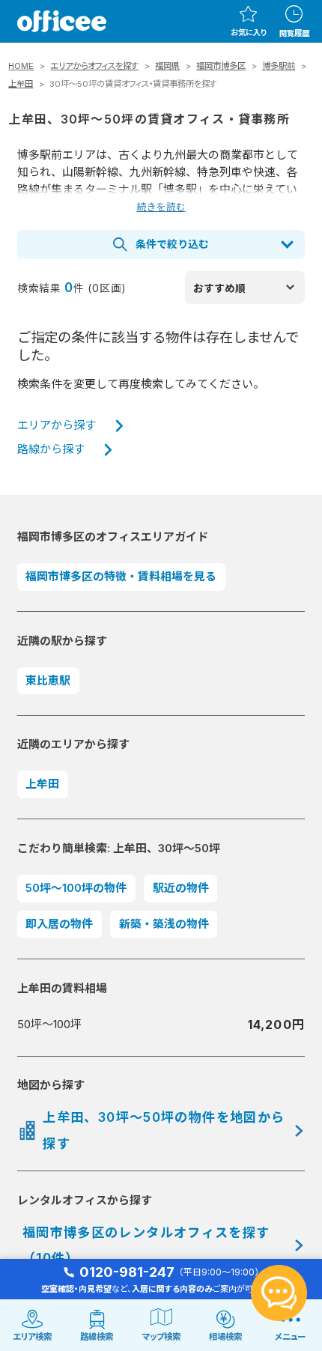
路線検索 (96, 1337)
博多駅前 (278, 66)
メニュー (290, 1337)
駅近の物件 (181, 888)
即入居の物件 (59, 924)
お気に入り (249, 32)
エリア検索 (32, 1337)
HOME (21, 66)
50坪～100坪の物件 (76, 888)
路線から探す (51, 449)
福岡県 (167, 66)
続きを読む (161, 207)
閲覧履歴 (294, 32)
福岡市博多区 (221, 66)
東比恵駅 (47, 680)
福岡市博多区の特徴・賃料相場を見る (120, 576)
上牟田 (20, 84)
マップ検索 (161, 1337)
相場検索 (225, 1337)
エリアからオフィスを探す (94, 66)
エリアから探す (56, 425)
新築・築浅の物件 (164, 924)
